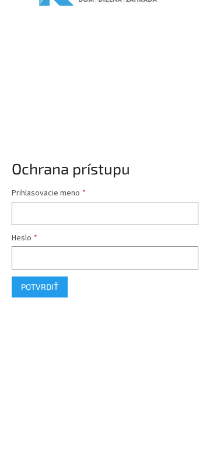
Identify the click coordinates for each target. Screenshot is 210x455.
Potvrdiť (39, 287)
